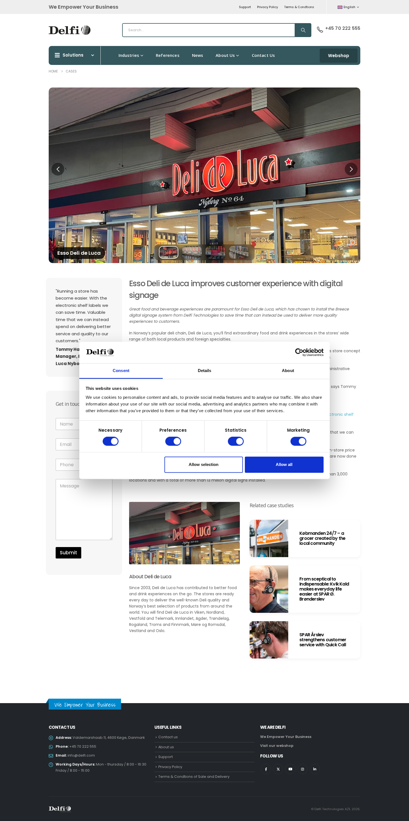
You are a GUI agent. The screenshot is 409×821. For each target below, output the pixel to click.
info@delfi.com (81, 755)
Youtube (290, 769)
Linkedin (315, 769)
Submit (68, 552)
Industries (129, 55)
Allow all (284, 464)
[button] (57, 169)
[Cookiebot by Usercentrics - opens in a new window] (299, 352)
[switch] (173, 441)
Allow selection (203, 464)
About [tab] (288, 370)
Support (245, 7)
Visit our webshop (277, 745)
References (167, 55)
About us (225, 55)
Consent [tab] (121, 370)
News (197, 55)
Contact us (263, 55)
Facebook (266, 769)
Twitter (278, 769)
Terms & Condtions (299, 7)
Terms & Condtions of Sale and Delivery (194, 776)
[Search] (303, 30)
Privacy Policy (267, 7)
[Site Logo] (69, 30)
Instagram (302, 769)
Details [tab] (204, 370)
